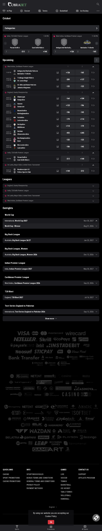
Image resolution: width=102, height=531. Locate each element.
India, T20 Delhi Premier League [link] (18, 153)
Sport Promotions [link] (11, 478)
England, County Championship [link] (17, 92)
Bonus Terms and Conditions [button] (40, 478)
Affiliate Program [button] (86, 478)
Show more (49, 319)
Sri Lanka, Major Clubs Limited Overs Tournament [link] (23, 165)
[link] (17, 4)
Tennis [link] (64, 481)
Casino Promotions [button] (11, 481)
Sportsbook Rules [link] (35, 474)
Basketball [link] (66, 485)
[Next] (96, 43)
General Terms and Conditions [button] (41, 481)
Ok (51, 522)
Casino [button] (6, 474)
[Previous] (5, 43)
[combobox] (51, 507)
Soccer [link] (64, 478)
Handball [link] (65, 499)
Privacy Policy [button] (33, 485)
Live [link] (62, 474)
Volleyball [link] (66, 495)
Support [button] (82, 474)
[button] (51, 66)
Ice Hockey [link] (65, 488)
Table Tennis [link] (66, 492)
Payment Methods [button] (35, 488)
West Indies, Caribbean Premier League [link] (20, 66)
